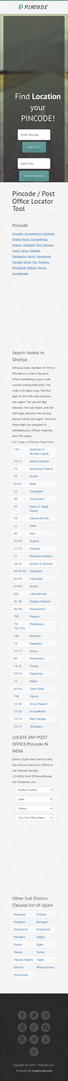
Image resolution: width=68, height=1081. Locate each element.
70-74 (18, 719)
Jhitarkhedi (19, 268)
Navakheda (44, 256)
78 (15, 476)
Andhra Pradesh (39, 461)
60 (15, 658)
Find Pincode (34, 176)
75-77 (18, 651)
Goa (32, 533)
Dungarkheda (39, 239)
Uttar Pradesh (38, 704)
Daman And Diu (39, 518)
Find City (34, 147)
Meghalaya (36, 624)
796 (16, 636)
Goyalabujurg (32, 233)
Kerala (34, 586)
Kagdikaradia (20, 273)
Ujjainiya (43, 262)
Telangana (36, 726)
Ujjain (39, 944)
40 (15, 533)
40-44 (18, 609)
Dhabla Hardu (21, 239)
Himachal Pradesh (41, 556)
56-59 (18, 578)
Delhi (33, 526)
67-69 (18, 586)
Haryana (35, 548)
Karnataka (36, 578)
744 (16, 449)
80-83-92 (20, 571)
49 (15, 499)
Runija (40, 952)
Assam (34, 476)
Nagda (40, 937)
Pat (34, 262)
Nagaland (36, 643)
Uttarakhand (38, 711)
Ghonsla (48, 245)
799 (16, 696)
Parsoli (41, 268)
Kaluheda (48, 233)
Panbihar (35, 251)
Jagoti (16, 251)
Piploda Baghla (23, 959)
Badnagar (20, 914)
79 (15, 469)
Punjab (34, 666)
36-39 (18, 541)
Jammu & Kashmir (41, 564)
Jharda (18, 944)
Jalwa (24, 251)
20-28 (18, 704)
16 (15, 491)
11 (15, 526)
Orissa (33, 651)
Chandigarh (36, 491)
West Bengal (38, 719)
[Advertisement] (34, 50)
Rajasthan (36, 673)
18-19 (18, 564)
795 (16, 616)
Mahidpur (19, 922)
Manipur (35, 616)
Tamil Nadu (37, 689)
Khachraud (43, 929)
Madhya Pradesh (40, 601)
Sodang (17, 245)
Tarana (18, 952)
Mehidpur (19, 937)
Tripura (34, 696)
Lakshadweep (38, 594)
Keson (31, 256)
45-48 (18, 601)
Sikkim (33, 681)
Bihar (33, 484)
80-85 (18, 484)
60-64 (18, 689)
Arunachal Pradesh (41, 469)
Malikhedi (29, 245)
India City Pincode (34, 7)
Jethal (27, 262)
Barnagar (42, 922)
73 (15, 681)
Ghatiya (41, 914)
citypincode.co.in (42, 1070)
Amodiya (17, 233)
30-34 (18, 673)
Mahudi (31, 268)
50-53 (18, 461)
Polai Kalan (21, 975)
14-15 (18, 666)
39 (15, 506)
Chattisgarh (37, 499)
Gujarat (34, 541)
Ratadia (17, 262)
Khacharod (20, 929)
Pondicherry (37, 658)
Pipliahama (19, 256)
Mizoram (35, 636)
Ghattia (18, 967)
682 (16, 594)
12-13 (18, 548)
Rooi (39, 245)
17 (15, 556)
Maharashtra (38, 609)
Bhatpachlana (45, 967)
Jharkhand (36, 571)
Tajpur (40, 959)
